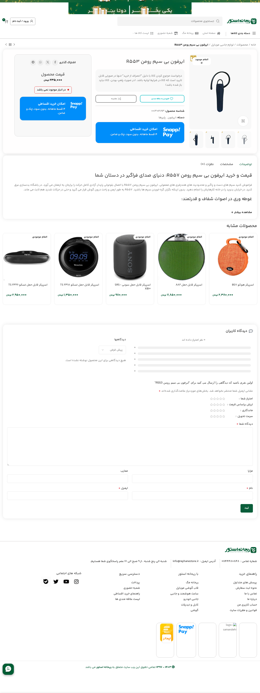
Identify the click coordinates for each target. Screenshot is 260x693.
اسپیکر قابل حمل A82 (189, 285)
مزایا (250, 471)
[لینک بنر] (136, 7)
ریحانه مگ (192, 582)
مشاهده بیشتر (243, 212)
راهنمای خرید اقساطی (127, 594)
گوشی (194, 610)
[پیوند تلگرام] (33, 63)
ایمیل (123, 488)
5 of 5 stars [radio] (211, 398)
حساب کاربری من (247, 605)
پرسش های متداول (245, 582)
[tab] (245, 164)
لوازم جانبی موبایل (222, 45)
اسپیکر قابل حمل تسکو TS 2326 (28, 285)
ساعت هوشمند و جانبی (184, 594)
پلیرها (162, 117)
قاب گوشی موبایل (187, 588)
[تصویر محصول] (233, 257)
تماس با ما (250, 594)
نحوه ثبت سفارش (246, 588)
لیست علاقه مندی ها (127, 599)
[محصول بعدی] (6, 45)
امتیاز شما (246, 399)
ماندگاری (247, 411)
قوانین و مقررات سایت (243, 610)
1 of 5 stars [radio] (223, 398)
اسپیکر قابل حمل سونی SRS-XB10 (133, 287)
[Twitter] (56, 582)
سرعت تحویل (245, 417)
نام (249, 488)
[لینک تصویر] (240, 550)
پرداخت (135, 582)
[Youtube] (66, 582)
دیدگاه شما (244, 424)
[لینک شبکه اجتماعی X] (48, 63)
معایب (124, 471)
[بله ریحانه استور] (46, 582)
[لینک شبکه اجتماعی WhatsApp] (40, 63)
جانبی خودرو (190, 599)
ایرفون (172, 117)
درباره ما (252, 599)
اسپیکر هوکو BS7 (243, 285)
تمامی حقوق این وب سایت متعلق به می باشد (128, 667)
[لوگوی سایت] (241, 21)
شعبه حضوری (132, 588)
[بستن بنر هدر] (5, 7)
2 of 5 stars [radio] (220, 398)
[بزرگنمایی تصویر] (243, 121)
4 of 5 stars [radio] (214, 398)
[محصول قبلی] (14, 45)
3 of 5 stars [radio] (217, 398)
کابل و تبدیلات (189, 605)
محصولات (242, 45)
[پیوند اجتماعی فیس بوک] (55, 63)
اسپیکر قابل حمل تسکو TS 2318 (79, 285)
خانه (253, 45)
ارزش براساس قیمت (240, 405)
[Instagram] (76, 582)
